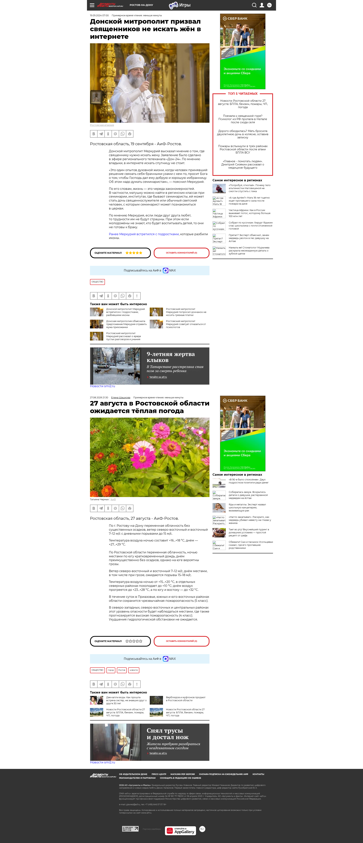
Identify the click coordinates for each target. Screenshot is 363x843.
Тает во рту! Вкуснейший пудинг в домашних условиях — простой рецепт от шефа (249, 532)
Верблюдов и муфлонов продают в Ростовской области (186, 699)
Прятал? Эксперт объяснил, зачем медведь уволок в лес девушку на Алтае (249, 238)
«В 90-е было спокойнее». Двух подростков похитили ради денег (249, 481)
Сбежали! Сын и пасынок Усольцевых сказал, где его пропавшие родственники (251, 545)
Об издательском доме (133, 774)
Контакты (258, 774)
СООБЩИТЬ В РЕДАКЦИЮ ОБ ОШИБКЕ (180, 778)
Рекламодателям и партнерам (137, 778)
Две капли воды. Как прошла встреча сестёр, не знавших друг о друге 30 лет (126, 700)
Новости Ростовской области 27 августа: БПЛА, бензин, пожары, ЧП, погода (243, 104)
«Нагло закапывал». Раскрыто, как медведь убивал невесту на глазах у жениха (250, 520)
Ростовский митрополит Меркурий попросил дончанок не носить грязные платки (186, 312)
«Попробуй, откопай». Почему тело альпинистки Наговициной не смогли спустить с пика (250, 188)
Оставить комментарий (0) (181, 253)
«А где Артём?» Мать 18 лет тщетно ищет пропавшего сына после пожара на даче (249, 200)
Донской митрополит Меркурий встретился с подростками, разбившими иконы (125, 312)
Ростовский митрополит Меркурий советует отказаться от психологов (186, 324)
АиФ (113, 499)
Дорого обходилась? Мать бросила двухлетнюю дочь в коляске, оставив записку (242, 134)
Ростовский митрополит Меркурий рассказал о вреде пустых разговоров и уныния (123, 336)
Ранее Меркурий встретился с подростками (144, 234)
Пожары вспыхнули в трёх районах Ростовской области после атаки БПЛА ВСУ (243, 149)
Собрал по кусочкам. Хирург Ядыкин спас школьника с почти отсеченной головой (251, 225)
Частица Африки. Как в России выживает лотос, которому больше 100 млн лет (249, 213)
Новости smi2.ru (102, 386)
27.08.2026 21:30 (99, 397)
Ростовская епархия (102, 125)
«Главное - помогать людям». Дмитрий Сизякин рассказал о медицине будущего (242, 164)
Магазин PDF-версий (183, 774)
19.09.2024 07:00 (99, 15)
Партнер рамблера (152, 829)
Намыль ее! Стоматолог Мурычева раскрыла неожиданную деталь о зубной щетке (249, 250)
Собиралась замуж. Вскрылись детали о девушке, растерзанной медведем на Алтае (248, 495)
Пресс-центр (159, 774)
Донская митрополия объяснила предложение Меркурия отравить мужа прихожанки (126, 324)
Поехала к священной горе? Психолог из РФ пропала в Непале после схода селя (242, 119)
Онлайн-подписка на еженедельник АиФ (223, 774)
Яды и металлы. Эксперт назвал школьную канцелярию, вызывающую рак (247, 507)
